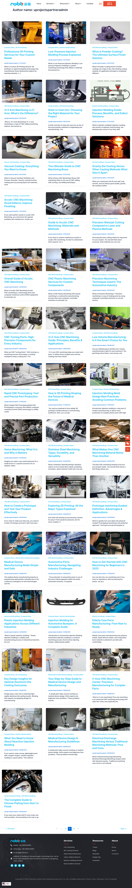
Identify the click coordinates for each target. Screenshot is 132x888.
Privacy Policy (91, 879)
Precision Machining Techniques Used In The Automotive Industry (106, 282)
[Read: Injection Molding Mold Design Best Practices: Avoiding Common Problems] (110, 374)
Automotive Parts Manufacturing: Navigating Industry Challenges (64, 565)
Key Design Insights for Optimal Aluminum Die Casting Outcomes (18, 682)
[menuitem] (50, 3)
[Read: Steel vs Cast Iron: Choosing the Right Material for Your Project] (66, 91)
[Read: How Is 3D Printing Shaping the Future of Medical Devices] (66, 374)
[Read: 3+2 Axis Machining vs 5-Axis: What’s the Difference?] (22, 91)
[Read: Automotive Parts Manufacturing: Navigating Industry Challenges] (66, 543)
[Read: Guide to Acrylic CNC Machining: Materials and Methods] (66, 203)
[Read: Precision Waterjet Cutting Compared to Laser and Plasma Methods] (110, 203)
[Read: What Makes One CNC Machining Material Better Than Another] (110, 430)
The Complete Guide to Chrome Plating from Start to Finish (21, 803)
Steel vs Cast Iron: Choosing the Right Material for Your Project (65, 113)
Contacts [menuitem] (90, 4)
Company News (9, 47)
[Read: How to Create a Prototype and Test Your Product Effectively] (22, 487)
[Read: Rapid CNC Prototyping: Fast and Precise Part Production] (22, 374)
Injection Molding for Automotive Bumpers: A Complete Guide (62, 623)
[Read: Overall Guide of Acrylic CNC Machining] (22, 260)
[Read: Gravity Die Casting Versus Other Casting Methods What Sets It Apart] (110, 147)
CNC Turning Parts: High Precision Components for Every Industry (20, 340)
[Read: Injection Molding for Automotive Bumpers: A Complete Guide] (66, 601)
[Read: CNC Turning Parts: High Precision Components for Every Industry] (22, 318)
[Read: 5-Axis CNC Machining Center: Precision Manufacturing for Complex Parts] (110, 660)
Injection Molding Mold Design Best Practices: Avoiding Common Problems (109, 396)
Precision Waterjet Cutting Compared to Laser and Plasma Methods (108, 225)
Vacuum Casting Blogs (11, 162)
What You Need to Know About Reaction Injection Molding (19, 741)
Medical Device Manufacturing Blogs (27, 558)
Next (123, 829)
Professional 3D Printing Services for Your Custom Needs (19, 55)
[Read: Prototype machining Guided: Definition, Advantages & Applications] (110, 487)
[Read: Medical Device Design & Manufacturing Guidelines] (66, 719)
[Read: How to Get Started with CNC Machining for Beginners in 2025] (110, 543)
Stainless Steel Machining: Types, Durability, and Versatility (64, 453)
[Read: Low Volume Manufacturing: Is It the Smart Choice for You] (110, 318)
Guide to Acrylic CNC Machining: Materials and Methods (63, 225)
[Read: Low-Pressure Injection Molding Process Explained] (66, 33)
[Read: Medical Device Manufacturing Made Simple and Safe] (22, 543)
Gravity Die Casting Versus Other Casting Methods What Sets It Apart (109, 169)
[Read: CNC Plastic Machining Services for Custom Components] (66, 260)
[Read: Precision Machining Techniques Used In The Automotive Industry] (110, 260)
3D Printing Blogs (21, 47)
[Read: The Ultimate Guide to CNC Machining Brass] (66, 147)
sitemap (100, 879)
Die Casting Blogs (98, 162)
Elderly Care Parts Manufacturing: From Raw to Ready (109, 623)
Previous (10, 829)
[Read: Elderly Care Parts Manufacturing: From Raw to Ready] (110, 601)
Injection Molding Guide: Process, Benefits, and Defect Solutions (110, 113)
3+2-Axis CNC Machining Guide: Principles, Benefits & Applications (65, 340)
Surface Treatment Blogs (12, 796)
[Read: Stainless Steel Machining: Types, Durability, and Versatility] (66, 430)
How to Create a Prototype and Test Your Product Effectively (20, 509)
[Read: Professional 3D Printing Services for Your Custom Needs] (22, 33)
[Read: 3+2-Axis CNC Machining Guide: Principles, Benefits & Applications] (66, 318)
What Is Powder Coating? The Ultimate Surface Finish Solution (109, 55)
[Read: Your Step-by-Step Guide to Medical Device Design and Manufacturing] (66, 660)
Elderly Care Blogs (98, 616)
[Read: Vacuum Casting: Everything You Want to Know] (22, 147)
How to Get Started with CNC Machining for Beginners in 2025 (109, 565)
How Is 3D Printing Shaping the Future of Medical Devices (64, 396)
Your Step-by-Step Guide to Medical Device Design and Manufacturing (65, 682)
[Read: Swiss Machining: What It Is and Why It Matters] (22, 430)
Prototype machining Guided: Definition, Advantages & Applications (110, 509)
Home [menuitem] (39, 4)
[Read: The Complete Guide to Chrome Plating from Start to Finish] (22, 781)
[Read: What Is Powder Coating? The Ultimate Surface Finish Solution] (110, 33)
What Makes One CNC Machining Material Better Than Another (108, 453)
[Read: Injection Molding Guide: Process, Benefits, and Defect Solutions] (110, 91)
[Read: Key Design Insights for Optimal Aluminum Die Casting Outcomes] (22, 660)
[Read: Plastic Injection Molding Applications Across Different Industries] (22, 601)
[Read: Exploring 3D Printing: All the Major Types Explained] (66, 487)
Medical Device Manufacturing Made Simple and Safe (21, 565)
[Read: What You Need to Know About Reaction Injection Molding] (22, 719)
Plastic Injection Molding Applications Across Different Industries (22, 623)
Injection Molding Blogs (67, 47)
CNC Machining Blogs (99, 47)
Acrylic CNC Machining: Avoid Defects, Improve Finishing (18, 203)
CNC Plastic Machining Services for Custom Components (62, 282)
